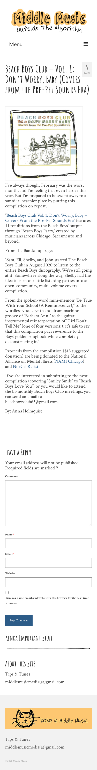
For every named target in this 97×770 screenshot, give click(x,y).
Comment (11, 476)
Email (9, 554)
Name (9, 534)
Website (10, 573)
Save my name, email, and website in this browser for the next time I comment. (48, 600)
